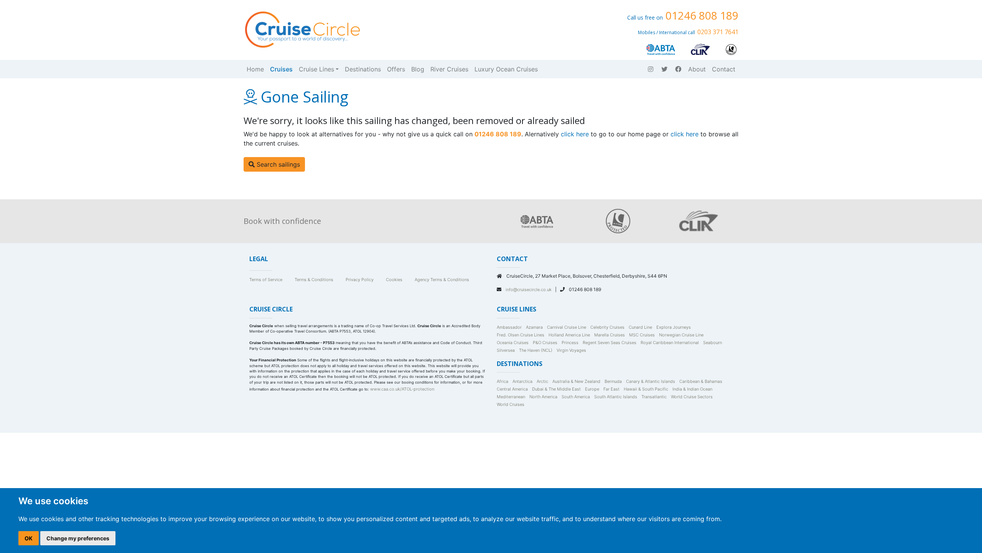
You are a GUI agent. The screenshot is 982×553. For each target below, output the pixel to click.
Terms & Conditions (314, 279)
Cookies (394, 279)
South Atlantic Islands (615, 396)
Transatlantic (654, 396)
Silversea (506, 350)
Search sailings (277, 164)
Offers (396, 69)
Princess (570, 342)
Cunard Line (640, 327)
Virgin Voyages (571, 350)
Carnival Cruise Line (566, 327)
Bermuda (613, 381)
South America (576, 396)
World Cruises (510, 404)
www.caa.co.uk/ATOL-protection (402, 389)
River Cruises (449, 69)
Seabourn (712, 342)
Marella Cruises (609, 335)
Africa (502, 381)
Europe (592, 389)
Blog (417, 69)
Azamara (534, 327)
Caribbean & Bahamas (700, 381)
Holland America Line (569, 335)
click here (575, 134)
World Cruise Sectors (692, 396)
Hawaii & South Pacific (646, 389)
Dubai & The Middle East (556, 389)
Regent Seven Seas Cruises (609, 342)
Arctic (542, 381)
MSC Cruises (642, 335)
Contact (723, 69)
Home (255, 69)
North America (543, 396)
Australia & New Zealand (576, 381)
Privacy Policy (360, 279)
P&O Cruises (545, 342)
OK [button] (29, 538)
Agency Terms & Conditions (442, 279)
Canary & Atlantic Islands (650, 381)
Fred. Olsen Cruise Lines (520, 335)
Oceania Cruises (513, 342)
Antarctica (522, 381)
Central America (512, 389)
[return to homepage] (302, 29)
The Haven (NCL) (535, 350)
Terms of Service (265, 279)
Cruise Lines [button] (316, 69)
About (697, 69)
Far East (611, 389)
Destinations (363, 69)
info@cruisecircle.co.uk (529, 289)
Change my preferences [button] (77, 538)
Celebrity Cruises (607, 327)
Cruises (281, 69)
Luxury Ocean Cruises (506, 69)
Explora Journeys (673, 327)
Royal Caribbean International (670, 342)
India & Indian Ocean (692, 389)
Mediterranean (511, 396)
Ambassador (509, 327)
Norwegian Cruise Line (681, 335)
